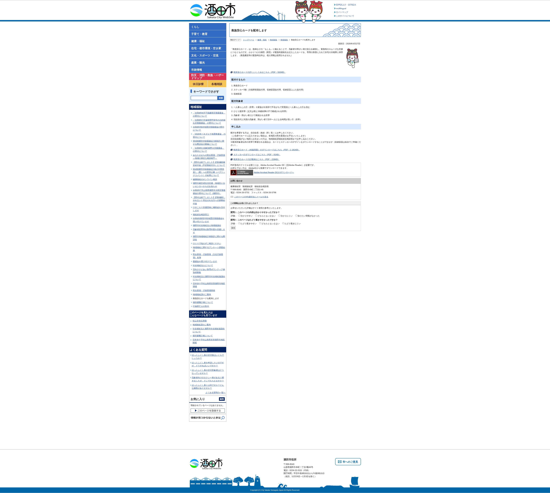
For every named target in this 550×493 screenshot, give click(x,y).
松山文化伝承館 (200, 321)
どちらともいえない (267, 216)
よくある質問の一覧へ (215, 392)
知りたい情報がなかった (309, 216)
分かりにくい (287, 216)
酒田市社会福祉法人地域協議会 (207, 225)
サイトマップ (342, 12)
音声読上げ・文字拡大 (346, 5)
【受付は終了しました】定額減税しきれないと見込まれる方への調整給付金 (209, 200)
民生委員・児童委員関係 (204, 290)
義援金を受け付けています (205, 261)
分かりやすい (246, 216)
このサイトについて (345, 16)
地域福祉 (273, 40)
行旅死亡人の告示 (201, 306)
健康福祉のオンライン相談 (205, 179)
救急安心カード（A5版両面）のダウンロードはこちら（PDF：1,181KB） (266, 150)
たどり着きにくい (293, 223)
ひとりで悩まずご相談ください (207, 243)
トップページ (248, 40)
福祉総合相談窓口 (201, 214)
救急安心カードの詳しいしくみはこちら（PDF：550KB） (259, 72)
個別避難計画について (203, 302)
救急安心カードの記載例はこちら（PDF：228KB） (256, 159)
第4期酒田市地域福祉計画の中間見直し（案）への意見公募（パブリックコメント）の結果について (209, 172)
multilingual (341, 8)
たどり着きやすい (248, 223)
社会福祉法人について (203, 265)
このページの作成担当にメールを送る (251, 197)
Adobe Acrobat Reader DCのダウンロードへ (274, 172)
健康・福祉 (262, 40)
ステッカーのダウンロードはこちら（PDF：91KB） (256, 154)
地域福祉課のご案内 (202, 294)
